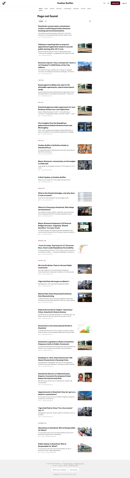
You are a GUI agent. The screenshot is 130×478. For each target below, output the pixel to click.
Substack (56, 474)
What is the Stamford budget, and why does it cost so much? (56, 194)
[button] (41, 8)
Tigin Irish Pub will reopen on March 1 (53, 281)
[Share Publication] (108, 3)
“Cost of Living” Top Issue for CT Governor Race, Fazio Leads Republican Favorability (56, 247)
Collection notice (73, 465)
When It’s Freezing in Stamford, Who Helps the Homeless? (56, 208)
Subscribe (115, 3)
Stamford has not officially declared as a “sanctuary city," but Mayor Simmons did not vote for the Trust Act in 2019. (56, 315)
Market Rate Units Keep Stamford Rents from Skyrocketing (55, 295)
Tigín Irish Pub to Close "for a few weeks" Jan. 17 (55, 409)
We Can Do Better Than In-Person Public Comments (55, 266)
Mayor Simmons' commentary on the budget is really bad (56, 162)
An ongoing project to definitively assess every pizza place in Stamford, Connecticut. (56, 151)
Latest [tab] (41, 21)
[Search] (104, 3)
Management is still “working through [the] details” (53, 284)
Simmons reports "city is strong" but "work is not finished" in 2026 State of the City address (57, 65)
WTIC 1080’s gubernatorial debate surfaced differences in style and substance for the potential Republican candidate (56, 131)
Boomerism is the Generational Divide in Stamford (55, 327)
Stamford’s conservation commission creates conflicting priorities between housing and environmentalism (54, 28)
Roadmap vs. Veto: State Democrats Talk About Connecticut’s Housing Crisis (55, 359)
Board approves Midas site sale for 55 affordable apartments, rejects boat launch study (56, 87)
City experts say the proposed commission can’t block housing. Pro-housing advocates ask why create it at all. (55, 34)
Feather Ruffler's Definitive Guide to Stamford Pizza (53, 146)
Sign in (124, 3)
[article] (65, 32)
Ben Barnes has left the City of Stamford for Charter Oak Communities (55, 381)
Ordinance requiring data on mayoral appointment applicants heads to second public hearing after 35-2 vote (55, 46)
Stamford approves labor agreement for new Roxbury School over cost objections (56, 108)
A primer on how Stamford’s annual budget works (53, 198)
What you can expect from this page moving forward (54, 180)
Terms (65, 465)
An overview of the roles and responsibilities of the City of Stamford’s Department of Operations (55, 433)
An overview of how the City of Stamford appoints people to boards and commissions (56, 397)
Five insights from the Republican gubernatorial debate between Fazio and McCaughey (55, 125)
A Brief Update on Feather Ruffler (52, 177)
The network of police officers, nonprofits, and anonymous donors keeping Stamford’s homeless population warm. (56, 213)
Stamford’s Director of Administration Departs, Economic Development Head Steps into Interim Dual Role (54, 376)
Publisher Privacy (68, 463)
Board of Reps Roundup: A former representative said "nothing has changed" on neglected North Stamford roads (56, 52)
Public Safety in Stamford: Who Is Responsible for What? (52, 445)
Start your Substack (60, 470)
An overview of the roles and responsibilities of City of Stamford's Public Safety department (54, 449)
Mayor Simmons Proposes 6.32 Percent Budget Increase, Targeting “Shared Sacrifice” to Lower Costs (54, 225)
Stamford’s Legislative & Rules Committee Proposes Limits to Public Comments (56, 343)
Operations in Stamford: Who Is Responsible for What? (56, 429)
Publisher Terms (79, 463)
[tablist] (43, 21)
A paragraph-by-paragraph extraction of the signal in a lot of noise (56, 167)
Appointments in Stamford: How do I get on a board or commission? (57, 393)
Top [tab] (46, 21)
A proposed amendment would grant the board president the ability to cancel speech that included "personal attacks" (56, 347)
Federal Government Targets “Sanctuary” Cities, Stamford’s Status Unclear (55, 311)
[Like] (39, 76)
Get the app (73, 470)
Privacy (60, 465)
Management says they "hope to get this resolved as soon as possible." (56, 413)
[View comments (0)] (52, 39)
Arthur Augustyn (47, 37)
